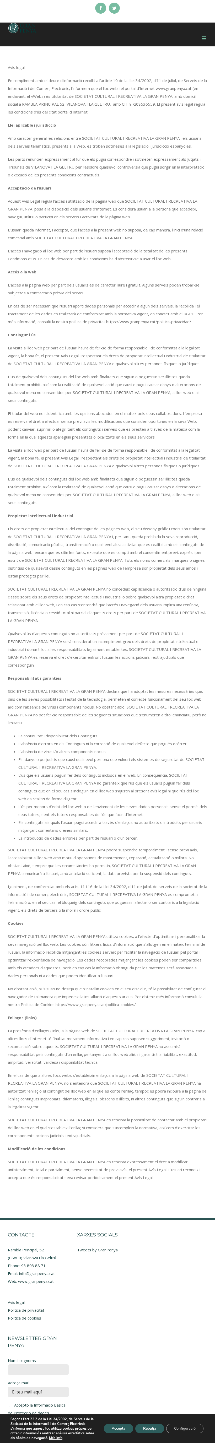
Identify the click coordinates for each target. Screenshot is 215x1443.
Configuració (185, 1428)
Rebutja (149, 1428)
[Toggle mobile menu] (204, 38)
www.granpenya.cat (36, 1281)
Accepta (118, 1428)
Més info (55, 1438)
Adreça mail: (18, 1382)
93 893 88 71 (33, 1265)
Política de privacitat (26, 1310)
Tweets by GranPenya (97, 1249)
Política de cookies (24, 1318)
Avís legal (16, 1302)
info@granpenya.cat (37, 1273)
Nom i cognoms (22, 1360)
